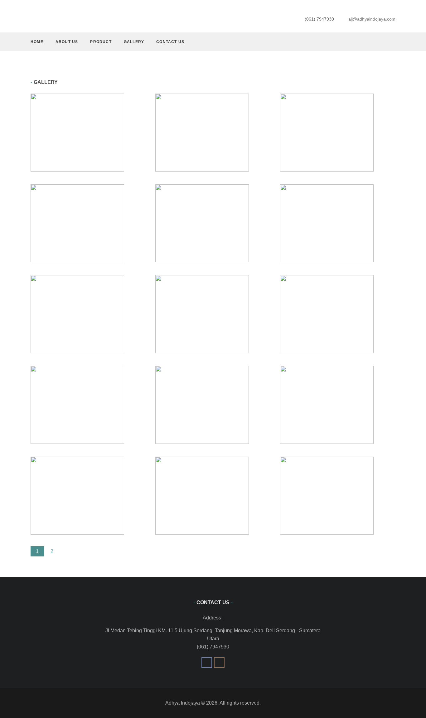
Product (100, 42)
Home (37, 42)
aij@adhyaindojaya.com (371, 19)
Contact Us (170, 42)
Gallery (134, 42)
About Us (67, 42)
